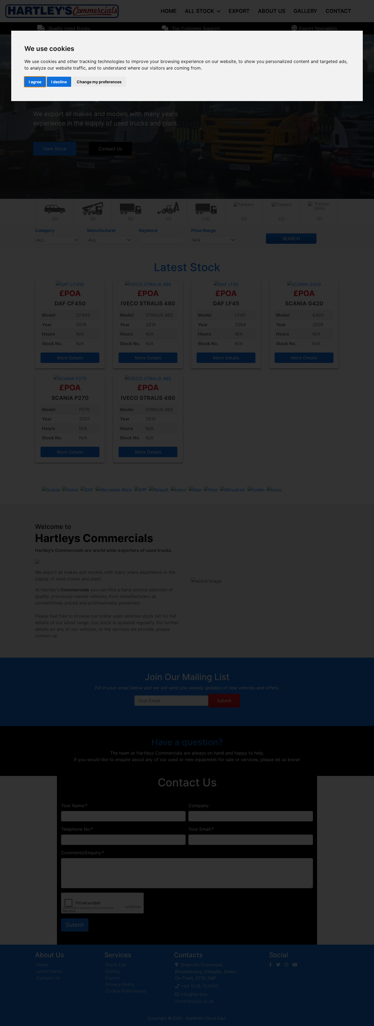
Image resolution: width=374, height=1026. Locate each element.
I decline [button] (59, 81)
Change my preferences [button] (99, 81)
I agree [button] (35, 81)
